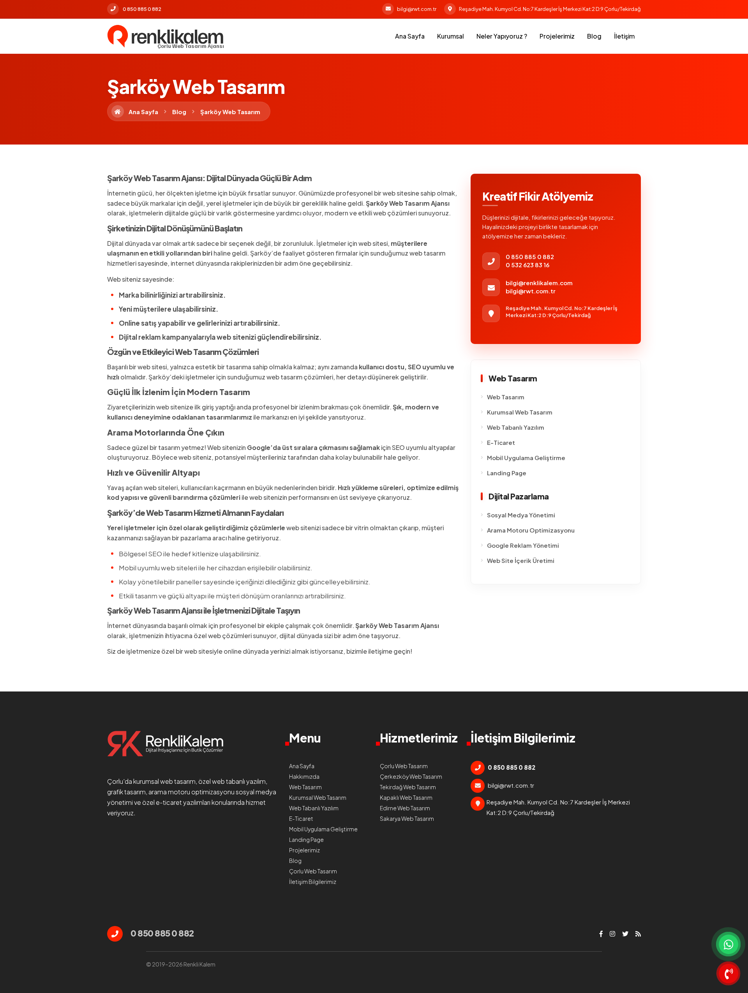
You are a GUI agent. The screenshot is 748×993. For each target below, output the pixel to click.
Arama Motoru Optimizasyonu (531, 530)
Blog (594, 36)
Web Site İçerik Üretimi (520, 560)
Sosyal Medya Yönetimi (521, 515)
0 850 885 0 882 (142, 9)
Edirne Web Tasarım (405, 807)
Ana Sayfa (410, 36)
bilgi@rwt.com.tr (416, 9)
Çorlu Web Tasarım (313, 871)
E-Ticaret (501, 442)
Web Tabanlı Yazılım (515, 427)
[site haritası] (638, 933)
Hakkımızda (304, 776)
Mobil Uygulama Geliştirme (526, 457)
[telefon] (728, 973)
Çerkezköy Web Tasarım (411, 776)
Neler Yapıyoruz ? (501, 36)
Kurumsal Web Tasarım (519, 412)
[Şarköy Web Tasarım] (165, 36)
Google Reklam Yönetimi (523, 545)
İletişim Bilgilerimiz (312, 881)
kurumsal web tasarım (164, 781)
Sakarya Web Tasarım (407, 818)
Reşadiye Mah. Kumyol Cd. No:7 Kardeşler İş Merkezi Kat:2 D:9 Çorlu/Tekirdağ (550, 9)
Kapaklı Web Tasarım (406, 797)
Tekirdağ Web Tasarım (408, 786)
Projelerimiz (557, 36)
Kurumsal (450, 36)
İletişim (624, 36)
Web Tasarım (505, 396)
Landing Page (506, 472)
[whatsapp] (728, 944)
